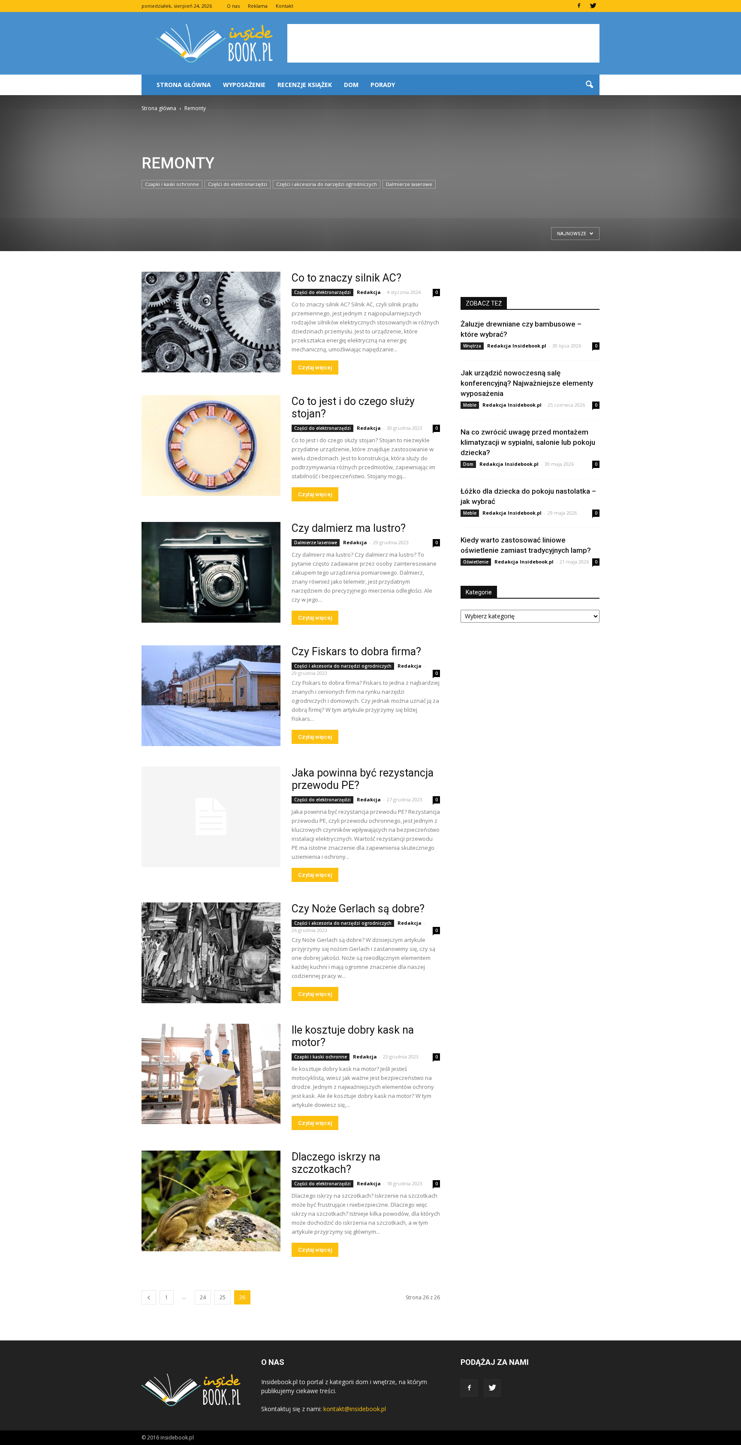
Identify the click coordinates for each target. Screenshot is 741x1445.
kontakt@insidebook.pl (354, 1409)
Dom (351, 85)
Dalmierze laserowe (409, 184)
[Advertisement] (443, 43)
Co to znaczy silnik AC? (346, 278)
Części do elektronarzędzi (237, 184)
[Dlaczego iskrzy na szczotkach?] (211, 1201)
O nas (233, 6)
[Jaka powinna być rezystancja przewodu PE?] (211, 817)
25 (223, 1297)
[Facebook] (578, 6)
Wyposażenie (244, 85)
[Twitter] (593, 6)
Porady (382, 85)
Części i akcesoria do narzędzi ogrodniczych (326, 184)
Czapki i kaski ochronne (172, 184)
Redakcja (369, 292)
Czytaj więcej (315, 367)
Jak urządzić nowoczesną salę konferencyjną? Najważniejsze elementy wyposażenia (527, 383)
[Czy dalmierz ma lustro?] (211, 572)
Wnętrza (472, 346)
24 (203, 1297)
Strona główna (184, 85)
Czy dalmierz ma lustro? (349, 528)
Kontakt (284, 6)
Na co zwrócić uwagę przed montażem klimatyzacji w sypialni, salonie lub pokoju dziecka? (528, 442)
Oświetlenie (475, 562)
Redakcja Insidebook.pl (516, 345)
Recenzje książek (304, 85)
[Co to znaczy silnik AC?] (211, 322)
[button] (589, 85)
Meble (469, 405)
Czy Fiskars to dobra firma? (356, 651)
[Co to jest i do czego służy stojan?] (211, 445)
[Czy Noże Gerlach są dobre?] (211, 952)
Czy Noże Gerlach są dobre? (358, 908)
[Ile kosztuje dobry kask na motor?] (211, 1074)
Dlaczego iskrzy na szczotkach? (336, 1163)
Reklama (258, 6)
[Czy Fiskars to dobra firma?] (211, 695)
